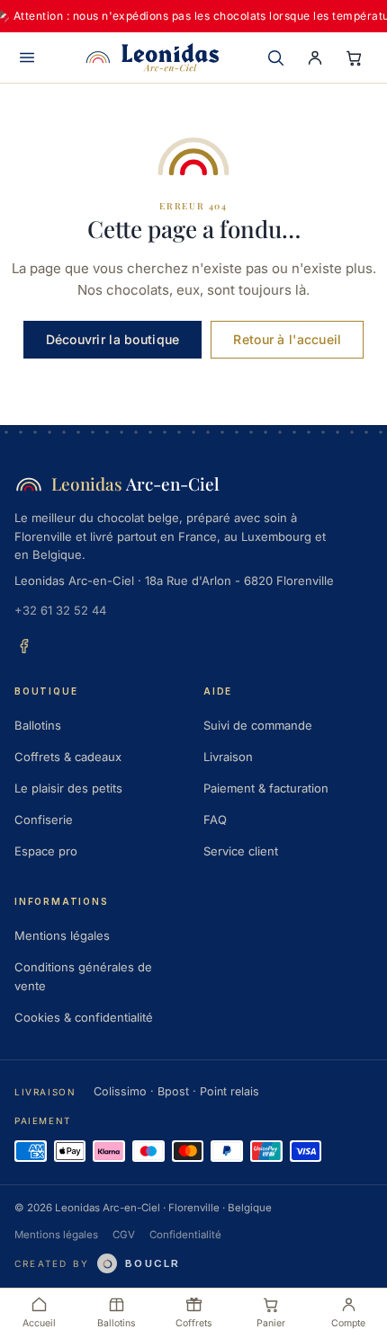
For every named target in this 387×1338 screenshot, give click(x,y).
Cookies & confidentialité (83, 1017)
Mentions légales (62, 935)
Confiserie (43, 819)
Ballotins (37, 725)
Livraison (228, 756)
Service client (240, 851)
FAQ (215, 819)
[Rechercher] (275, 57)
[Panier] (355, 57)
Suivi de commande (257, 725)
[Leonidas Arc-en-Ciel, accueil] (152, 57)
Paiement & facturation (265, 788)
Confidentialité (185, 1234)
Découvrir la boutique (113, 339)
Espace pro (45, 851)
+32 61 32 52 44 (60, 610)
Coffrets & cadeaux (68, 756)
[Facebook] (24, 646)
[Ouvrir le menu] (27, 57)
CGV (123, 1234)
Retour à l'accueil (287, 339)
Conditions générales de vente (83, 976)
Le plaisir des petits (68, 788)
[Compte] (315, 57)
